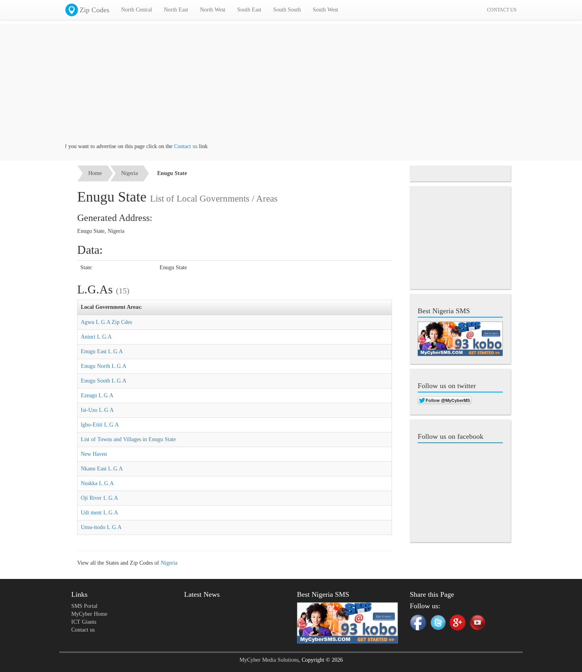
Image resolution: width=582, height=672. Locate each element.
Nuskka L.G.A (97, 483)
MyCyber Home (89, 614)
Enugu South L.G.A (103, 381)
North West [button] (212, 10)
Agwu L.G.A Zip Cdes (106, 322)
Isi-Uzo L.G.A (97, 410)
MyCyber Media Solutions (269, 660)
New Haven (94, 454)
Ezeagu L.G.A (97, 395)
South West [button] (325, 10)
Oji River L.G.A (99, 498)
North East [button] (176, 10)
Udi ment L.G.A (99, 513)
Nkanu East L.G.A (102, 469)
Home (95, 173)
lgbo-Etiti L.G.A (100, 425)
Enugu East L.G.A (102, 351)
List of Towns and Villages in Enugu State (128, 439)
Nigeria (129, 173)
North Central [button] (136, 10)
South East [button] (249, 10)
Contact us (176, 146)
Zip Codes (94, 10)
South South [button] (287, 10)
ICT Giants (83, 622)
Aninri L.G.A (96, 337)
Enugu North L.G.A (103, 366)
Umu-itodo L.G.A (101, 527)
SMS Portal (84, 606)
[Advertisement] (291, 87)
